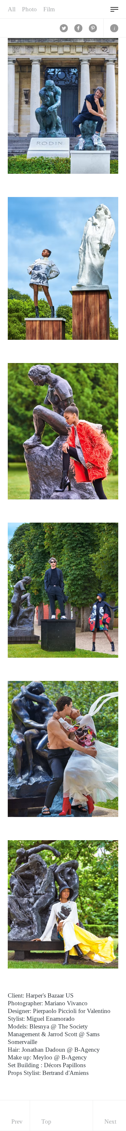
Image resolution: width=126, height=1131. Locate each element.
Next (110, 1121)
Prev (17, 1121)
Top (46, 1121)
